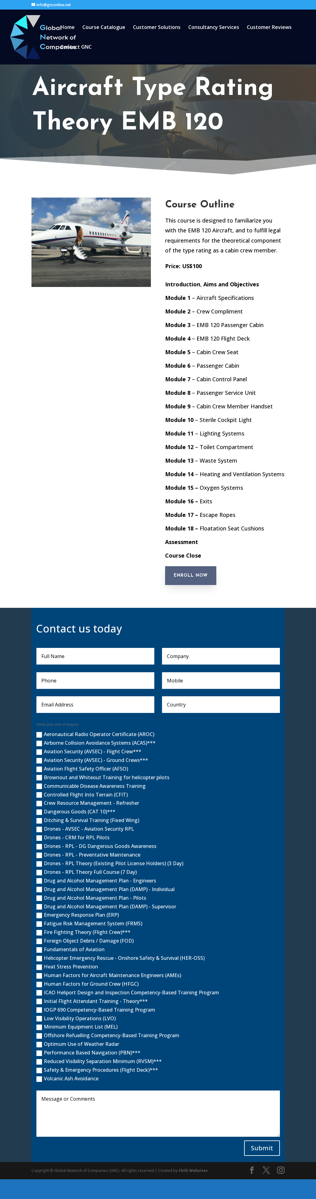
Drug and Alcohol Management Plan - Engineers (100, 880)
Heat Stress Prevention (71, 966)
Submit (262, 1148)
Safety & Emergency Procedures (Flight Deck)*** (101, 1069)
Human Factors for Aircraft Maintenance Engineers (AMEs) (112, 975)
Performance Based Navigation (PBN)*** (92, 1052)
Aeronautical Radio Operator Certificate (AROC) (99, 734)
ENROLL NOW (191, 575)
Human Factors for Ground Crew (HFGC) (91, 983)
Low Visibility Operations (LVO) (80, 1018)
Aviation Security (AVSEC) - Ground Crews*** (96, 760)
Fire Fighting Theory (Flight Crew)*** (87, 932)
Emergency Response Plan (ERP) (81, 914)
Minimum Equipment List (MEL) (81, 1026)
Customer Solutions (157, 28)
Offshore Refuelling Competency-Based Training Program (111, 1035)
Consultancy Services (213, 28)
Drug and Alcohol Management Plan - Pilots (95, 897)
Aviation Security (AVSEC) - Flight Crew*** (92, 751)
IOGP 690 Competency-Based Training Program (99, 1009)
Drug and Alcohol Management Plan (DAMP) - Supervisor (110, 906)
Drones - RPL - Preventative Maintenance (92, 854)
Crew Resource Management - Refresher (91, 803)
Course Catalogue (103, 28)
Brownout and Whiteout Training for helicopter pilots (106, 777)
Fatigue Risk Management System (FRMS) (93, 923)
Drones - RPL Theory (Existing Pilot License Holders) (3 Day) (113, 863)
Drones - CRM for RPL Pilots (77, 837)
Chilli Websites (193, 1170)
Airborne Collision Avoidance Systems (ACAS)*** (100, 742)
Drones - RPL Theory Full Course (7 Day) (90, 872)
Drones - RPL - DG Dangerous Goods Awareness (100, 846)
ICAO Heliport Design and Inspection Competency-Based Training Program (131, 992)
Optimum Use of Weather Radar (81, 1044)
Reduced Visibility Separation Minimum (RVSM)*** (103, 1061)
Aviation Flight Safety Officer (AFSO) (86, 768)
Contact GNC (76, 47)
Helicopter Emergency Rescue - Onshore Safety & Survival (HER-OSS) (124, 958)
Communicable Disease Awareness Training (95, 786)
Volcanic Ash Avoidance (71, 1078)
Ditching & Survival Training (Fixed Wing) (91, 820)
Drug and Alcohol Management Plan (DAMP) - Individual (109, 889)
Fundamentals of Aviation (74, 949)
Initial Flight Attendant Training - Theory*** (96, 1001)
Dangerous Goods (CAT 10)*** (79, 811)
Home (67, 28)
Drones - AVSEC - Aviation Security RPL (89, 828)
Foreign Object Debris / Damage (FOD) (89, 940)
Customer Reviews (269, 28)
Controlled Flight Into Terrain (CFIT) (86, 794)
